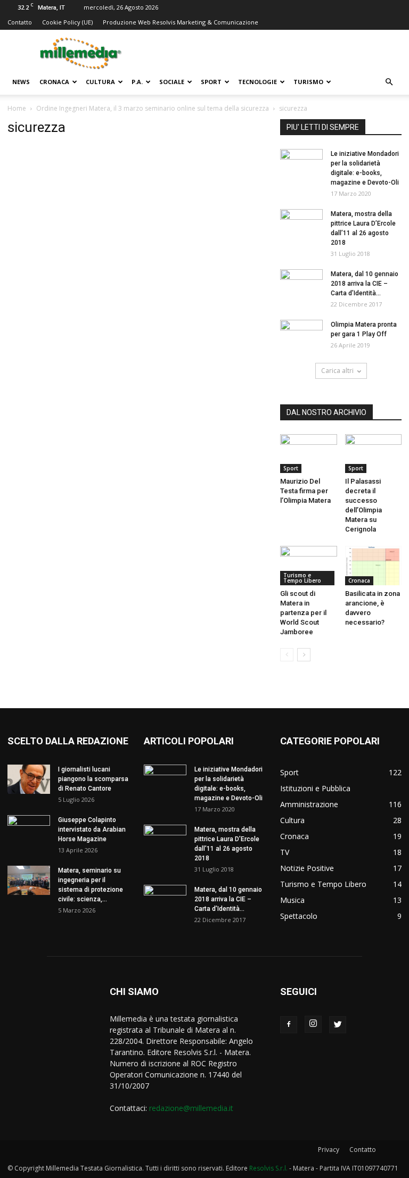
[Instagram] (313, 1024)
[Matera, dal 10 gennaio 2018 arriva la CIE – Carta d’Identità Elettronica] (301, 284)
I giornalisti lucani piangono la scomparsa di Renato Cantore (93, 779)
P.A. (137, 82)
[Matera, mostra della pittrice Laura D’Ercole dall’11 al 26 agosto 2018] (301, 224)
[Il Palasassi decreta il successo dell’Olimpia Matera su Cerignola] (373, 453)
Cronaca (54, 82)
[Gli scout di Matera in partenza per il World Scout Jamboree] (308, 565)
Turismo (308, 82)
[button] (389, 82)
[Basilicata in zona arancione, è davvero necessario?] (373, 565)
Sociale (171, 82)
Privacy (328, 1149)
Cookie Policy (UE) (67, 22)
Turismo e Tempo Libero (302, 577)
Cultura (100, 82)
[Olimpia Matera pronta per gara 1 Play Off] (301, 335)
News (21, 82)
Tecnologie (257, 82)
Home (16, 108)
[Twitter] (337, 1024)
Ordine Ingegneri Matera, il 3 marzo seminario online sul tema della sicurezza (152, 108)
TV (284, 852)
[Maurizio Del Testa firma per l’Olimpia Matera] (308, 453)
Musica (292, 900)
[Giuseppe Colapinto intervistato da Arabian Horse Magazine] (28, 830)
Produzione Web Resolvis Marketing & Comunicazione (180, 22)
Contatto (19, 22)
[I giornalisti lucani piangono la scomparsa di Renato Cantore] (28, 779)
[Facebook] (288, 1024)
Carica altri (337, 370)
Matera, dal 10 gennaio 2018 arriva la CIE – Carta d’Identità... (364, 283)
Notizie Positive (307, 868)
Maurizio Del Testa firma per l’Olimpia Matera (305, 490)
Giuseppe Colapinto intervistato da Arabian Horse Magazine (92, 829)
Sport (211, 82)
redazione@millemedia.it (191, 1108)
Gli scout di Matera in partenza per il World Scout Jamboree (303, 613)
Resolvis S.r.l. (268, 1168)
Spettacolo (298, 916)
